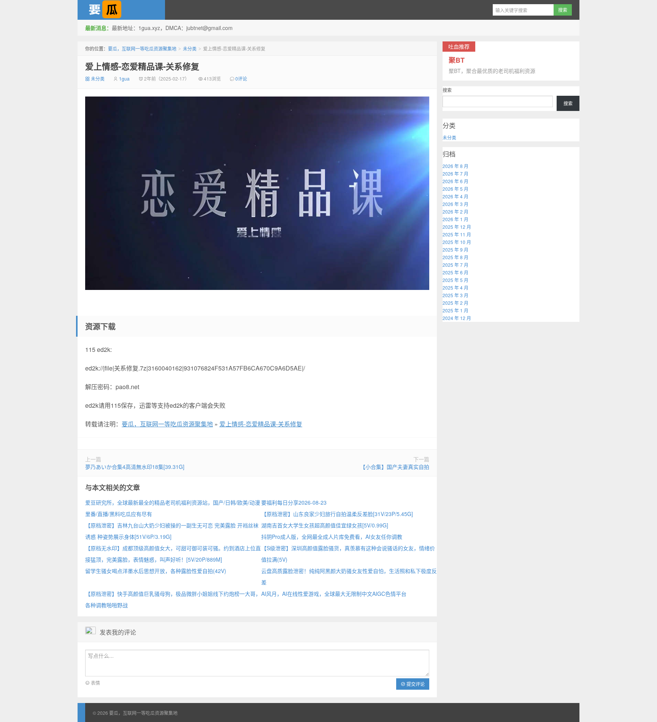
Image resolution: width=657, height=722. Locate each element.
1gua (124, 78)
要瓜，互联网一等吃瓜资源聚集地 (121, 10)
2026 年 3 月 (455, 204)
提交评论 (415, 684)
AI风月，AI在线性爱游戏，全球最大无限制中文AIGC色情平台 (333, 593)
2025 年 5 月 (455, 280)
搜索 (447, 90)
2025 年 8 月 (455, 257)
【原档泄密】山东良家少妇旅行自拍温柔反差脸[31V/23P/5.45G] (337, 514)
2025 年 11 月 (457, 234)
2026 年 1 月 (455, 219)
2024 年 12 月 (457, 318)
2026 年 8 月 (455, 166)
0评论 (241, 78)
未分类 (190, 48)
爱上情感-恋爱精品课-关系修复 (142, 66)
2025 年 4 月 (455, 287)
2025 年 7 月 (455, 264)
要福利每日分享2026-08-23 (294, 502)
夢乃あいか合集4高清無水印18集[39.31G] (134, 466)
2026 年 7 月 (455, 173)
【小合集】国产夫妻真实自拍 (394, 466)
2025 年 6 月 (455, 272)
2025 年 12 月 (457, 226)
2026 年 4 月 (455, 196)
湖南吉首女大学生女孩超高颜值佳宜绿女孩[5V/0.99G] (324, 525)
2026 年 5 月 (455, 188)
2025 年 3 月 (455, 295)
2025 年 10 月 (457, 242)
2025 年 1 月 (455, 310)
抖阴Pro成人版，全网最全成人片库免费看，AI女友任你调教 (331, 536)
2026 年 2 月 (455, 211)
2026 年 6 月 (455, 181)
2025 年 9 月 (455, 249)
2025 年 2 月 (455, 302)
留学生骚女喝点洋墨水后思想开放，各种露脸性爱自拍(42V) (155, 571)
